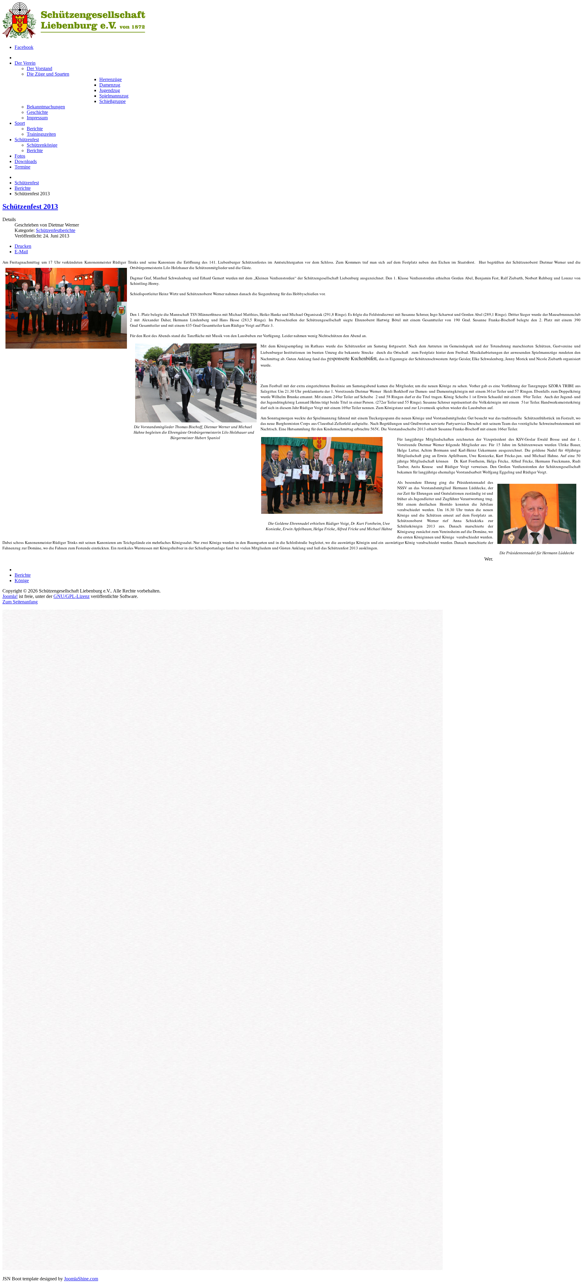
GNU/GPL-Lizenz (71, 596)
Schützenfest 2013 (30, 206)
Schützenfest (27, 182)
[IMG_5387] (322, 512)
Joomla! (10, 596)
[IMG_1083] (196, 421)
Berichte (23, 188)
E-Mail (21, 251)
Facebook (24, 47)
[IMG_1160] (536, 545)
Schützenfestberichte (55, 230)
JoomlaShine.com (81, 1278)
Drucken (23, 246)
